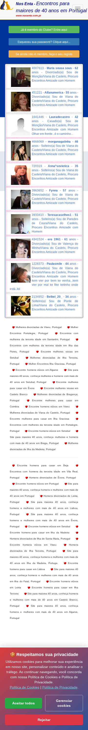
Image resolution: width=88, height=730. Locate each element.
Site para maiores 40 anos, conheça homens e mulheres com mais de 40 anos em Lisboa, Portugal (44, 508)
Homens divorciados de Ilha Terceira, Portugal (44, 547)
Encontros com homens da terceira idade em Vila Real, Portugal (44, 474)
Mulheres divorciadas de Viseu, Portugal (38, 327)
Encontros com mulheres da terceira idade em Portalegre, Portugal (44, 427)
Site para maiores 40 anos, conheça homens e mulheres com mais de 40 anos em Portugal (44, 489)
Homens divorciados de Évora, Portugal (52, 477)
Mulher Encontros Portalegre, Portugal (44, 330)
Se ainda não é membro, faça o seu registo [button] (44, 54)
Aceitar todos (23, 703)
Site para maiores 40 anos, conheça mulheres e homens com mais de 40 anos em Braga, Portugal (44, 440)
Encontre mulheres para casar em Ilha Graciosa (39, 418)
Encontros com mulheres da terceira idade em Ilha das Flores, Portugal (44, 348)
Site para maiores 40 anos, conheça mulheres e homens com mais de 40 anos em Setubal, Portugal (44, 376)
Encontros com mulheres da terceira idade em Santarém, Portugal (44, 336)
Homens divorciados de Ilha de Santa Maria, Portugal (40, 538)
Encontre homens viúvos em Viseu (49, 406)
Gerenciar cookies (64, 703)
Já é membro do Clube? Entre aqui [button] (44, 29)
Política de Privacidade (59, 687)
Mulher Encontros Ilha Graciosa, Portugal (52, 363)
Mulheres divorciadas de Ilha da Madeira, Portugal (44, 446)
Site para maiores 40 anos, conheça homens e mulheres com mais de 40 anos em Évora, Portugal (44, 520)
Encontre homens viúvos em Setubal (48, 431)
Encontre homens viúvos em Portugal (37, 483)
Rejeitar (44, 720)
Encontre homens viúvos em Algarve (36, 370)
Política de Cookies (24, 687)
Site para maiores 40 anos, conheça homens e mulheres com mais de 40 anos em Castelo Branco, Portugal (44, 599)
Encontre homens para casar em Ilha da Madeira (39, 532)
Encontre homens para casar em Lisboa (44, 566)
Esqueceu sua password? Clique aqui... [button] (44, 42)
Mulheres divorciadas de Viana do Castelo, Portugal (40, 412)
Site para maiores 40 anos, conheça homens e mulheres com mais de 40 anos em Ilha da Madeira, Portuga (44, 557)
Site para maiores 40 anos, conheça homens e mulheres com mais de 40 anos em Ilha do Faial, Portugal (44, 575)
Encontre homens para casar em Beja (41, 465)
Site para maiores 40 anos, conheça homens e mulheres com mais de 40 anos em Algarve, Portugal (44, 611)
